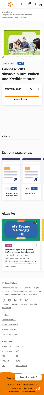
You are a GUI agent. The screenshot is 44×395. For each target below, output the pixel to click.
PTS (3, 356)
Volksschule (6, 346)
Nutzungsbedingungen (30, 385)
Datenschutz (28, 388)
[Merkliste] (34, 4)
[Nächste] (30, 88)
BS (17, 356)
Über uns (5, 304)
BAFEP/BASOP (21, 366)
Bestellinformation (9, 334)
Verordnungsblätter (10, 325)
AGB (18, 385)
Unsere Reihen (7, 12)
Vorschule (19, 346)
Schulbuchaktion (9, 320)
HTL (3, 366)
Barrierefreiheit (14, 391)
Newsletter (6, 308)
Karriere (24, 304)
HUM (18, 361)
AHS (17, 351)
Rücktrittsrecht (16, 388)
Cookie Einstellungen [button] (28, 391)
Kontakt (33, 304)
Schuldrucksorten (9, 329)
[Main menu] (3, 4)
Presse (15, 304)
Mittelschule (7, 351)
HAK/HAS (5, 361)
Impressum (10, 385)
